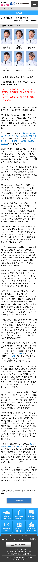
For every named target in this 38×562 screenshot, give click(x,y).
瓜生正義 (24, 136)
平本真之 (31, 141)
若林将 (10, 447)
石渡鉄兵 (24, 133)
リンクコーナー (6, 539)
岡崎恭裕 (13, 356)
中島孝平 (32, 136)
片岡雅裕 (22, 141)
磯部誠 (7, 136)
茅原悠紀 (31, 139)
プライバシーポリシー (20, 539)
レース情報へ (19, 500)
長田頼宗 (13, 141)
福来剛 (3, 447)
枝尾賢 (21, 353)
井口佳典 (15, 136)
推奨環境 (32, 539)
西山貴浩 (4, 144)
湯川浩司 (4, 141)
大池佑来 (18, 447)
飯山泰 (32, 444)
